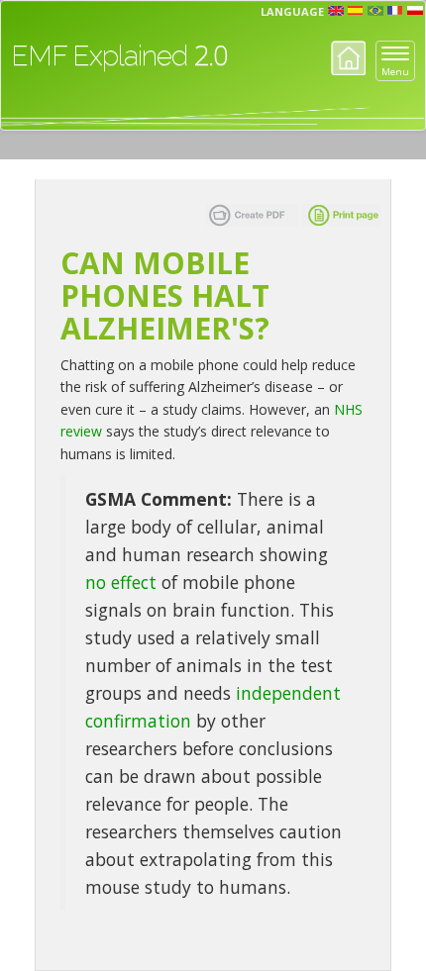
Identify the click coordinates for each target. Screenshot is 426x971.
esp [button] (356, 11)
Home (348, 58)
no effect (121, 582)
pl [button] (415, 11)
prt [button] (375, 11)
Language (292, 11)
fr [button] (395, 11)
